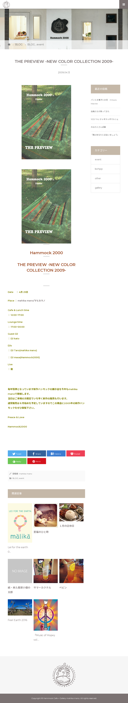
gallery (98, 187)
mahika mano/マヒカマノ (31, 300)
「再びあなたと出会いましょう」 (105, 135)
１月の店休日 (66, 525)
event (21, 478)
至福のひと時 (41, 532)
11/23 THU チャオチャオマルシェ (104, 119)
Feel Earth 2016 (19, 620)
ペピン (63, 587)
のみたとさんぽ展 (98, 127)
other (98, 178)
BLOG (15, 478)
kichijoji (99, 168)
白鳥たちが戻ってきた (100, 111)
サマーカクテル (42, 587)
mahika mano (25, 474)
